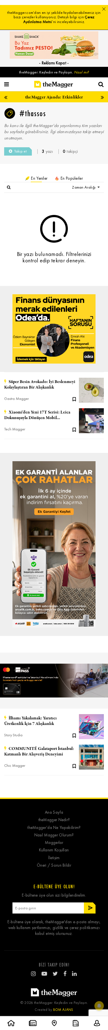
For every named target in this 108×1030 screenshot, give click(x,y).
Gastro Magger (16, 398)
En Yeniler (38, 178)
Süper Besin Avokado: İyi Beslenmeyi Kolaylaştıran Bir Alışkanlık (39, 384)
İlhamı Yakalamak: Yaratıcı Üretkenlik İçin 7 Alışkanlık (30, 721)
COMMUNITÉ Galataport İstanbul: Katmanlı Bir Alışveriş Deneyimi (39, 751)
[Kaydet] (74, 398)
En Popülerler (71, 178)
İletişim (54, 858)
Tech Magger (14, 429)
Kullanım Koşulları (54, 850)
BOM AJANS (63, 1010)
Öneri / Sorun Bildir (54, 865)
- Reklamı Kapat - (54, 62)
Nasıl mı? (81, 72)
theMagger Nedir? (54, 820)
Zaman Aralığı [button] (84, 187)
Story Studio (13, 735)
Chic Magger (14, 765)
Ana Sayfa (54, 812)
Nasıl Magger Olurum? (54, 835)
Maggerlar (54, 842)
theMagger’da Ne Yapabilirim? (54, 827)
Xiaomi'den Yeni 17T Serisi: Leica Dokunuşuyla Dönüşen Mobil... (37, 415)
